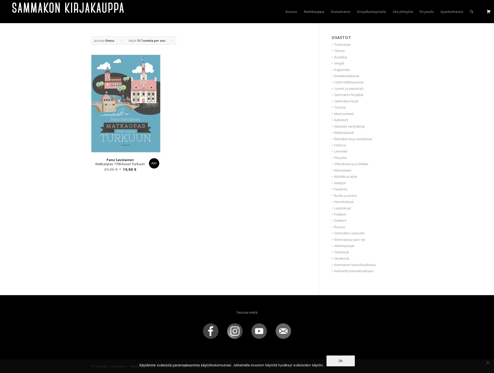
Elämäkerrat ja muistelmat (353, 139)
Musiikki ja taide (345, 176)
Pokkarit (340, 214)
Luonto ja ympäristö (349, 88)
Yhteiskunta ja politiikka (351, 164)
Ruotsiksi (340, 57)
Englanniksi (342, 70)
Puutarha (340, 189)
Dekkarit (340, 220)
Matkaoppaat (344, 132)
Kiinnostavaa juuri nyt (349, 239)
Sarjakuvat (341, 258)
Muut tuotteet (344, 114)
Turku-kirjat (342, 44)
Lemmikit (340, 151)
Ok (341, 361)
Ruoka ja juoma (345, 195)
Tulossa (340, 107)
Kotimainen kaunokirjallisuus (355, 265)
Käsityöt (340, 183)
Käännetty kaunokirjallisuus (354, 271)
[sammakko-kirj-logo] (68, 11)
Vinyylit (339, 63)
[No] (487, 362)
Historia (340, 145)
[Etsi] (471, 11)
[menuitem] (291, 11)
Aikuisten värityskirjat (349, 126)
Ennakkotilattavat (346, 76)
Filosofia (340, 158)
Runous (339, 227)
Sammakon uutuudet (349, 233)
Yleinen (339, 51)
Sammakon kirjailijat (348, 95)
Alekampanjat (344, 246)
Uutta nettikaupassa (348, 82)
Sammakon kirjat (346, 101)
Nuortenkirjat (344, 202)
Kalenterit (341, 120)
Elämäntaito (342, 170)
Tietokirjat (341, 252)
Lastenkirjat (342, 208)
